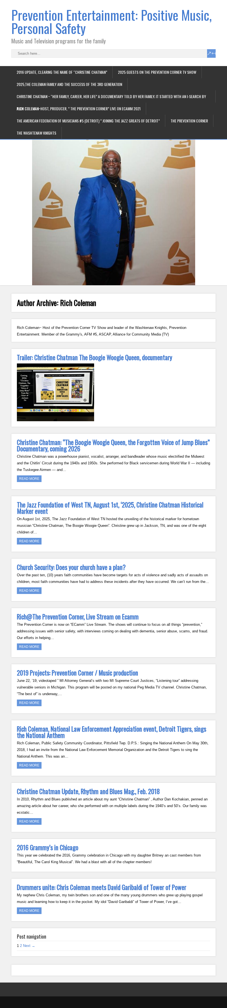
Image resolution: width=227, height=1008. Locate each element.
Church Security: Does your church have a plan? (71, 567)
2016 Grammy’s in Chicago (47, 847)
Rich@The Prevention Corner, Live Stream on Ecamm (78, 616)
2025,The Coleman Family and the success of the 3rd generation (69, 84)
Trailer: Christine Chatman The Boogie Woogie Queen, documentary (94, 357)
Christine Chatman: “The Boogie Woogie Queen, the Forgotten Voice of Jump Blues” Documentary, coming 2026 (113, 445)
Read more (29, 479)
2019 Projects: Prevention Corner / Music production (77, 672)
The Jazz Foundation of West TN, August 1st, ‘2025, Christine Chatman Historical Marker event (110, 508)
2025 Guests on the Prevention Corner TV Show (157, 72)
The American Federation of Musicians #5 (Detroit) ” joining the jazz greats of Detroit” (88, 121)
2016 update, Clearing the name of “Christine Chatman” (62, 72)
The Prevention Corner (189, 121)
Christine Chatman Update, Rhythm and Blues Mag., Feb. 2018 (88, 791)
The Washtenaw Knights (36, 133)
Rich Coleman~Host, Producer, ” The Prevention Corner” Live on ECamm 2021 (79, 108)
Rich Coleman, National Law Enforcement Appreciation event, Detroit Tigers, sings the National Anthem (111, 732)
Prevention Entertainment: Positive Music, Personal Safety (111, 21)
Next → (29, 946)
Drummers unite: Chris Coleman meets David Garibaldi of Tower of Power (101, 887)
